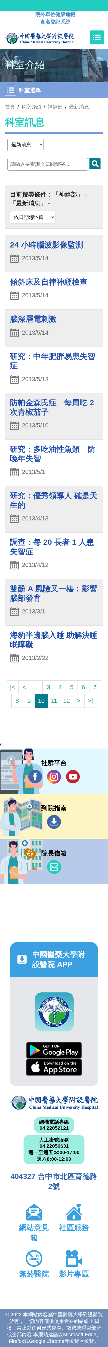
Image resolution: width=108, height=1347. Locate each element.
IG (54, 777)
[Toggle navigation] (97, 37)
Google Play (54, 1050)
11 (54, 700)
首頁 (10, 107)
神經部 (55, 107)
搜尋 (95, 163)
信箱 (54, 867)
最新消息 (79, 107)
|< (12, 687)
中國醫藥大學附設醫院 (54, 1103)
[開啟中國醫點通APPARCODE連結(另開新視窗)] (54, 1011)
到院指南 (54, 822)
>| (90, 700)
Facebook (35, 777)
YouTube (73, 777)
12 (66, 700)
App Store (54, 1067)
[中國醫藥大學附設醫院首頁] (48, 37)
